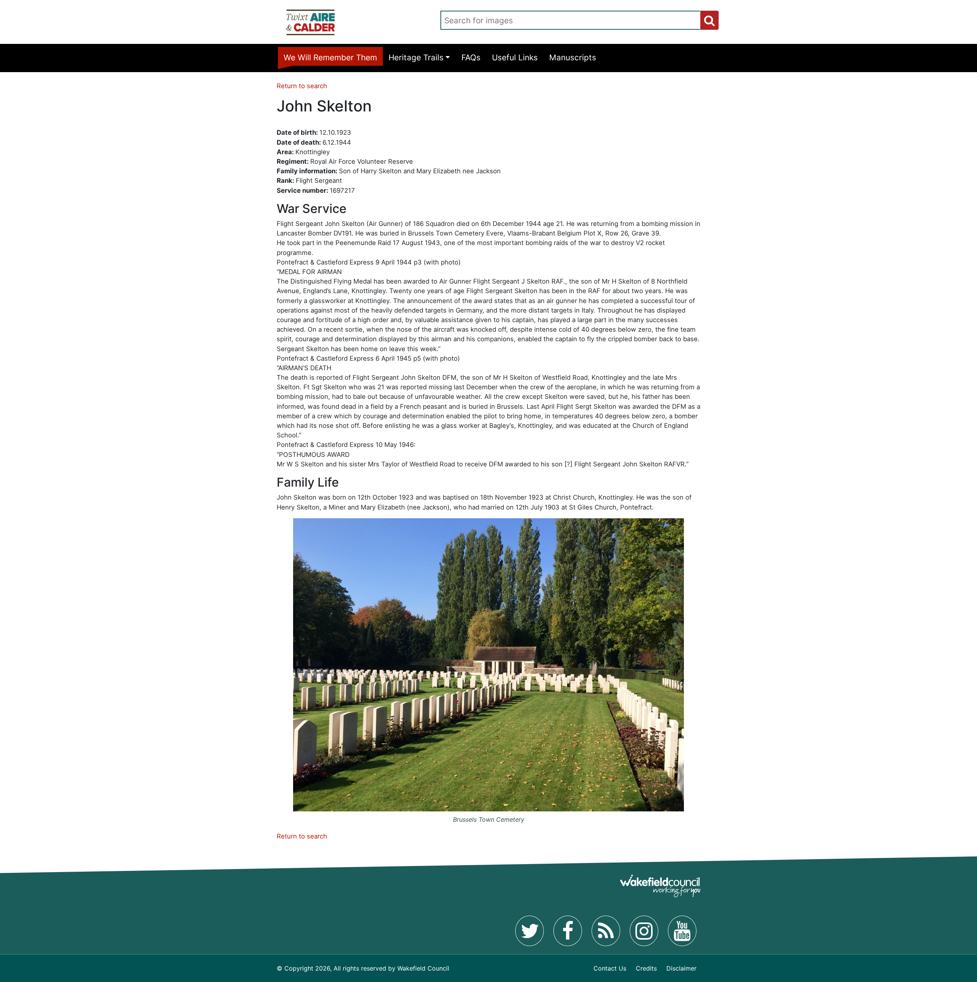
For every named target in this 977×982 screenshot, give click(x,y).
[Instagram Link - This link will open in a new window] (644, 931)
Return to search (302, 86)
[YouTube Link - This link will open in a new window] (682, 931)
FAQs (470, 57)
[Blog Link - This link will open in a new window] (606, 931)
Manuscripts (572, 57)
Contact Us (609, 968)
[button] (709, 20)
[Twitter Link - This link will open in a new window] (529, 931)
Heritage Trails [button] (416, 57)
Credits (646, 968)
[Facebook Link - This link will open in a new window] (567, 931)
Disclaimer (681, 968)
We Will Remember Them (330, 57)
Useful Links (515, 57)
